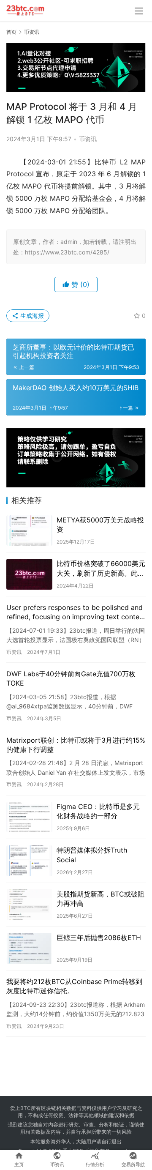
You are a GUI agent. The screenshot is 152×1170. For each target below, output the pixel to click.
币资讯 (88, 138)
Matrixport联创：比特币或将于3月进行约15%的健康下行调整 (75, 745)
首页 (11, 32)
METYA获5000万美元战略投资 (100, 524)
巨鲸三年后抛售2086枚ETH (99, 937)
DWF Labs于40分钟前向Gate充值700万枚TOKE (71, 678)
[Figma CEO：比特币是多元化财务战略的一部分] (29, 817)
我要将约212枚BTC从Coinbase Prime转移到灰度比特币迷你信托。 (74, 986)
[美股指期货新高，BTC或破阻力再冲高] (29, 904)
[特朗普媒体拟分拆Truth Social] (29, 860)
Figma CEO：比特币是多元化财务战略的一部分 (98, 811)
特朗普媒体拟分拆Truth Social (92, 855)
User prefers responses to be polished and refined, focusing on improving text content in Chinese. (76, 612)
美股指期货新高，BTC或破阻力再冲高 (100, 899)
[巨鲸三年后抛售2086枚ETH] (29, 948)
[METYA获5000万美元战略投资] (29, 530)
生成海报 (31, 315)
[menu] (139, 11)
